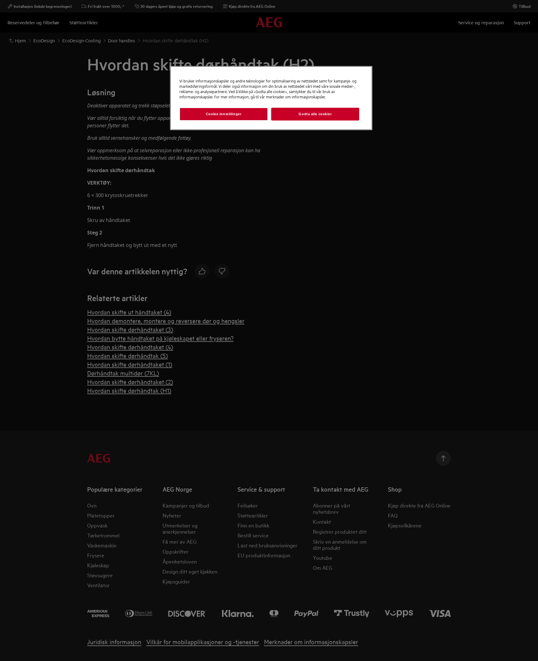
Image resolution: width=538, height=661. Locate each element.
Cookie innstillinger (223, 114)
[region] (271, 98)
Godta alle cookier (315, 114)
